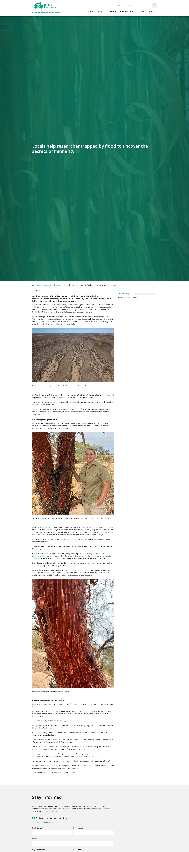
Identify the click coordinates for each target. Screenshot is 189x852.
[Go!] (154, 5)
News (142, 11)
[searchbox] (141, 5)
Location (77, 850)
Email (35, 839)
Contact (153, 11)
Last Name (78, 828)
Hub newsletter (52, 811)
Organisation (38, 850)
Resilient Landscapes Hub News (48, 285)
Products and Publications (122, 11)
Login (119, 5)
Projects (102, 11)
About (91, 11)
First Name (37, 828)
